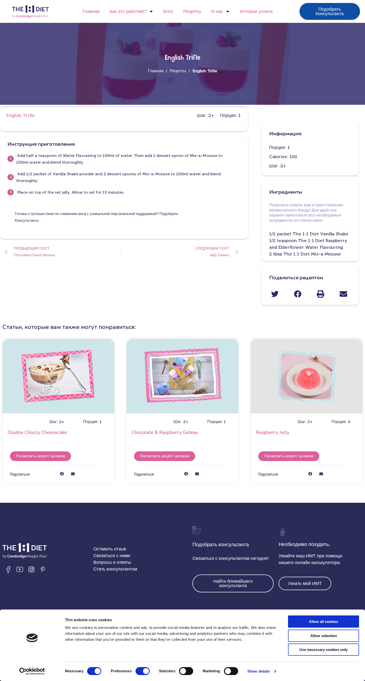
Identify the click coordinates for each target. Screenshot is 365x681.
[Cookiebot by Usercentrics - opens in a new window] (32, 671)
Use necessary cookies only (323, 649)
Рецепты (192, 11)
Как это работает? (128, 11)
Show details (258, 671)
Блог (168, 11)
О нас (217, 11)
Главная (91, 11)
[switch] (143, 671)
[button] (274, 293)
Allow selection (323, 636)
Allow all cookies (323, 621)
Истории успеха (256, 11)
